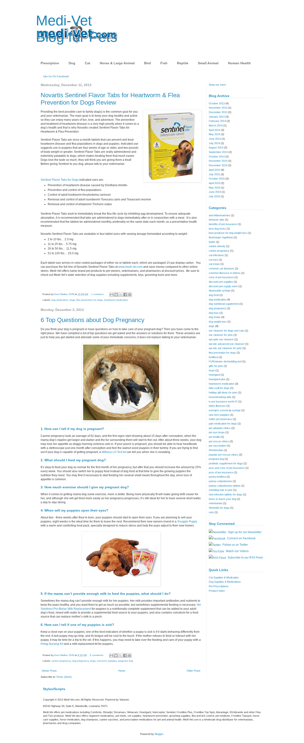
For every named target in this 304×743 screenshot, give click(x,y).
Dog (72, 63)
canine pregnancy (61, 661)
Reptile (182, 63)
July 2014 (214, 143)
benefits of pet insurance (223, 224)
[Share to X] (120, 294)
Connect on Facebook (241, 538)
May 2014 (214, 134)
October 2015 (217, 178)
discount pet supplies (221, 281)
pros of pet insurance (221, 472)
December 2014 (218, 165)
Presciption (50, 63)
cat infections (216, 255)
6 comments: (97, 655)
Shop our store (217, 84)
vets (211, 512)
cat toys (213, 259)
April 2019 (214, 183)
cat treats (214, 264)
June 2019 (215, 191)
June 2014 (215, 138)
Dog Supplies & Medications (225, 581)
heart (212, 370)
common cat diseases (221, 268)
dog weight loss (218, 321)
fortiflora (213, 357)
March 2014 (216, 125)
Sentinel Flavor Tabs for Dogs (60, 179)
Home (121, 670)
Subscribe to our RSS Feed (245, 557)
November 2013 (218, 107)
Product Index (217, 590)
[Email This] (111, 294)
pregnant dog (125, 661)
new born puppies (107, 661)
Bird (147, 63)
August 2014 (216, 147)
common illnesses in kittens (224, 273)
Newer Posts (49, 670)
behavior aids (216, 219)
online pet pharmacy (220, 419)
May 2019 (214, 187)
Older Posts (193, 670)
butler (212, 241)
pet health (214, 436)
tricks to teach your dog (222, 499)
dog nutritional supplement (224, 303)
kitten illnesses (217, 405)
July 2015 (214, 174)
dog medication (59, 300)
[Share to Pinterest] (129, 294)
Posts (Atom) (64, 676)
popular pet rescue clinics (223, 454)
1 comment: (98, 294)
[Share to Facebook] (125, 294)
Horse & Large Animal (117, 63)
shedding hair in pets (221, 490)
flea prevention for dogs (89, 300)
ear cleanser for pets (221, 334)
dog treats (214, 317)
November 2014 (218, 160)
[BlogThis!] (116, 294)
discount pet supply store (223, 286)
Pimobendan (216, 450)
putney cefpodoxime (220, 481)
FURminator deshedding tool (225, 361)
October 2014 (217, 156)
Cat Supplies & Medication (224, 577)
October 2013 (217, 103)
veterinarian (215, 503)
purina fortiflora (217, 476)
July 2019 (214, 196)
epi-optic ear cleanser (221, 339)
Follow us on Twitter (235, 544)
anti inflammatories (219, 215)
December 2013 (218, 112)
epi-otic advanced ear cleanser (226, 343)
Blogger (159, 734)
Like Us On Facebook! (56, 76)
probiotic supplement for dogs (226, 463)
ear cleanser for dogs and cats (226, 330)
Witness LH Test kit (114, 452)
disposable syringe (219, 290)
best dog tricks (217, 228)
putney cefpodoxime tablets (224, 485)
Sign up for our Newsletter (244, 532)
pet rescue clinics (219, 441)
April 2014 (214, 130)
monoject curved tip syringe (225, 410)
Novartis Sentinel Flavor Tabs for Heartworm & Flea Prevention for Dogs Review (110, 99)
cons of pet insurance (221, 277)
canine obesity (217, 246)
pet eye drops (217, 432)
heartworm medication (116, 300)
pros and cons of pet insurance (227, 467)
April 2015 (214, 169)
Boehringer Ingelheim (221, 237)
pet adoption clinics (220, 428)
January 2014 (217, 116)
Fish (163, 63)
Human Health (239, 63)
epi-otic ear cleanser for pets (225, 348)
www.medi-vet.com (130, 266)
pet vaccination (217, 445)
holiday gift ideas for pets (223, 392)
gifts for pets (216, 366)
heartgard (214, 374)
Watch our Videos (237, 551)
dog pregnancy (80, 661)
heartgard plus (217, 379)
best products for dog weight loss (228, 232)
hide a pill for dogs (219, 388)
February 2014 (217, 121)
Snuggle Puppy (187, 521)
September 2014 (218, 152)
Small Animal (208, 63)
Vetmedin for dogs (219, 507)
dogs (72, 300)
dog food (214, 295)
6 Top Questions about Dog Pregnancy (92, 319)
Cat (87, 63)
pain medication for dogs (223, 423)
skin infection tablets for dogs (225, 494)
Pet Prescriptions (218, 586)
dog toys (214, 312)
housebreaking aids (220, 397)
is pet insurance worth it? (223, 401)
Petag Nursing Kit (52, 644)
